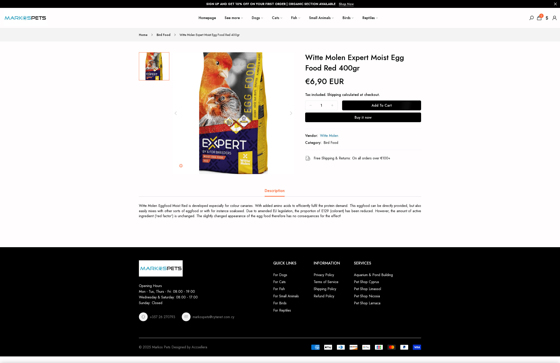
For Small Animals (286, 296)
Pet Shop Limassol (367, 288)
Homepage (207, 17)
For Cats (279, 281)
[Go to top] (542, 345)
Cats (275, 17)
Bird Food (163, 35)
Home (143, 35)
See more (232, 17)
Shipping (334, 94)
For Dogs (280, 274)
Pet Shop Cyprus (366, 281)
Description (275, 191)
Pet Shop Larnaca (367, 303)
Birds (346, 17)
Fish (294, 17)
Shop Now (346, 4)
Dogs (256, 17)
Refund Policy (324, 296)
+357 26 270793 (162, 316)
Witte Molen (329, 135)
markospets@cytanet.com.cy (213, 316)
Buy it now (363, 117)
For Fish (279, 288)
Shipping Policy (325, 288)
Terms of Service (326, 281)
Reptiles (368, 17)
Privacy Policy (324, 274)
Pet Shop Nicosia (367, 296)
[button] (176, 113)
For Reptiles (282, 310)
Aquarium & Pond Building (373, 274)
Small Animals (320, 17)
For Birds (280, 303)
